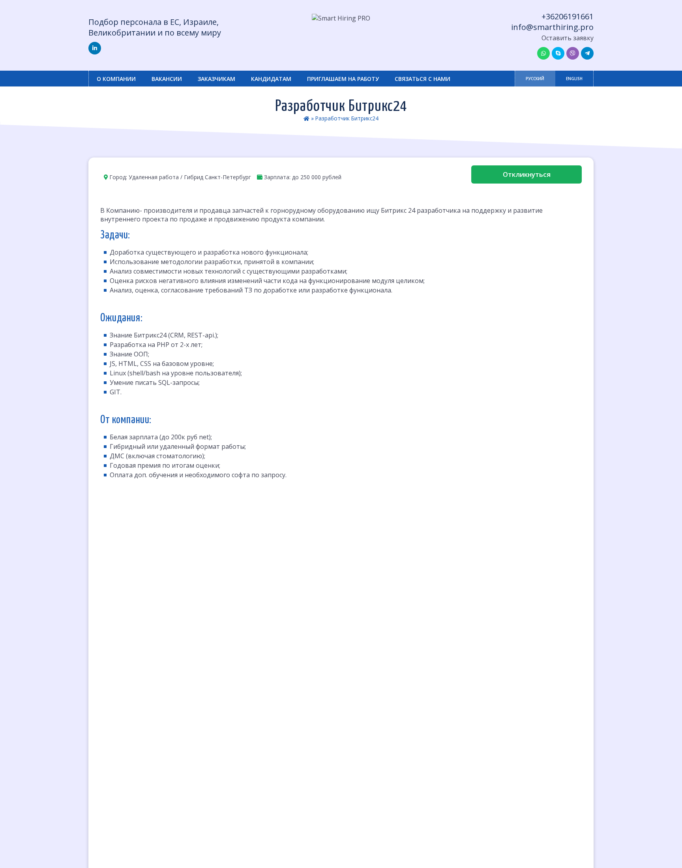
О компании (116, 78)
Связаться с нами (422, 78)
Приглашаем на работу (343, 78)
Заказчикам (216, 78)
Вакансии (167, 78)
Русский (535, 78)
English (574, 78)
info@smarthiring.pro (552, 27)
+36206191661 (567, 16)
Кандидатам (271, 78)
